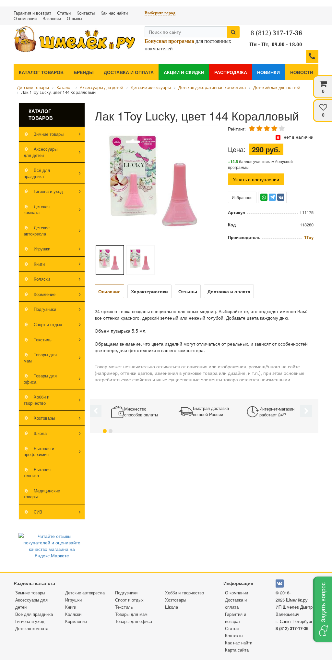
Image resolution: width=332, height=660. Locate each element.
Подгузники (45, 309)
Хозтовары (44, 418)
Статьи (64, 13)
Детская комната (37, 209)
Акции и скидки (184, 72)
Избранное (242, 197)
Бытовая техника (37, 472)
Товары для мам (40, 357)
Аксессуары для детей (40, 152)
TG (272, 200)
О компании (25, 18)
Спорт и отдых (48, 324)
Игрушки (42, 249)
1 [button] (105, 431)
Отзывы (74, 18)
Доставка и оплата (129, 72)
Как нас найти (114, 13)
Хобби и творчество (36, 400)
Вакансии (51, 18)
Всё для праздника (37, 173)
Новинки (268, 72)
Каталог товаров (41, 72)
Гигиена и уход (48, 191)
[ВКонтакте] (280, 197)
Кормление (44, 294)
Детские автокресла (37, 230)
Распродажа (230, 72)
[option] (156, 184)
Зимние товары (49, 134)
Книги (39, 264)
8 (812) (276, 33)
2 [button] (111, 431)
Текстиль (43, 339)
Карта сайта (237, 650)
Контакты (86, 13)
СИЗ (38, 512)
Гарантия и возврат (32, 13)
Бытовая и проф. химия (39, 451)
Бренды (84, 72)
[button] (322, 609)
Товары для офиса (40, 379)
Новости (301, 72)
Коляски (42, 279)
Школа (40, 433)
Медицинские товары (42, 494)
